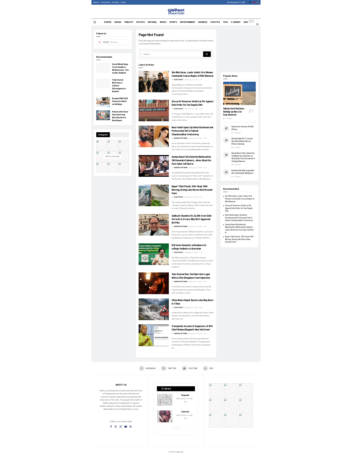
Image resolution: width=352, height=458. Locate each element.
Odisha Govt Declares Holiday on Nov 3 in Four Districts (233, 111)
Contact (123, 2)
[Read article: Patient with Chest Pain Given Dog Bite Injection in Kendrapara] (103, 115)
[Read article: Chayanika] (165, 400)
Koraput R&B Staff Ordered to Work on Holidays (120, 101)
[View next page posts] (178, 428)
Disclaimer (115, 2)
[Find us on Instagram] (121, 426)
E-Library (235, 22)
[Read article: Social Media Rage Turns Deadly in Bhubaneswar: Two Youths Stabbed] (103, 68)
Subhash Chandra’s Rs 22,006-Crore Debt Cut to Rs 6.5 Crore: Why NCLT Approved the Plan (191, 219)
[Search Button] (257, 24)
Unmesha (185, 412)
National (152, 22)
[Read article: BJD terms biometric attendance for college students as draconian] (154, 254)
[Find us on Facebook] (246, 2)
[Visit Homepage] (176, 12)
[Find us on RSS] (257, 2)
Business (202, 22)
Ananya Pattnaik (180, 138)
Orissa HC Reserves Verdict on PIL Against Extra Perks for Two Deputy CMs (239, 208)
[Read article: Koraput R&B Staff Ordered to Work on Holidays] (103, 102)
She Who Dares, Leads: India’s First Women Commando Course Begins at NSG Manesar (239, 198)
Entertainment (187, 22)
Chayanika (185, 395)
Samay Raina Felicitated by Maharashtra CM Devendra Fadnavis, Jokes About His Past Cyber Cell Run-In (191, 160)
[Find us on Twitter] (250, 2)
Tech (225, 22)
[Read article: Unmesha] (165, 416)
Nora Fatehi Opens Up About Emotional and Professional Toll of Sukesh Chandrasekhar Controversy (192, 131)
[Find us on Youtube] (254, 2)
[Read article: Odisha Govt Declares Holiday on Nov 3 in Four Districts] (239, 93)
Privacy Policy (105, 2)
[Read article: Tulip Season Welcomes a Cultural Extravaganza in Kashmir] (103, 83)
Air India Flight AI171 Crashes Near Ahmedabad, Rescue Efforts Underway (242, 141)
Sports (173, 22)
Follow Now (113, 157)
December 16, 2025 (185, 399)
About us (96, 2)
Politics (140, 22)
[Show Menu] (95, 22)
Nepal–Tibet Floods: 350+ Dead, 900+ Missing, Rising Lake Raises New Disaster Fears (192, 190)
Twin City (128, 22)
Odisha (117, 22)
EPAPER (107, 22)
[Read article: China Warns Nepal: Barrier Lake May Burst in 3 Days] (154, 309)
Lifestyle (215, 22)
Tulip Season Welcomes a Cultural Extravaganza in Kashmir (119, 86)
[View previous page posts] (173, 428)
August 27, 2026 (192, 80)
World (163, 22)
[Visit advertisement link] (239, 49)
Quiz (246, 22)
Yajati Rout (178, 80)
